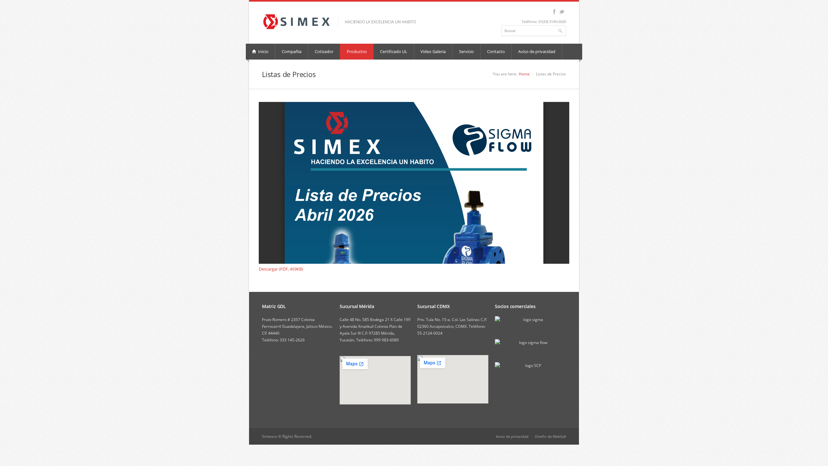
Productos (357, 51)
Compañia (291, 51)
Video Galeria (433, 51)
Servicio (466, 51)
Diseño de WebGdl (550, 436)
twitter (561, 11)
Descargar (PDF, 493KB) (281, 269)
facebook (554, 11)
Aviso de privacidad (536, 51)
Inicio (262, 51)
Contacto (496, 51)
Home (524, 74)
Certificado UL (393, 51)
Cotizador (324, 51)
